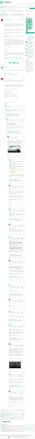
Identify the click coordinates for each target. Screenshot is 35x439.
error (26, 67)
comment (27, 63)
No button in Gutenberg (4, 416)
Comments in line (4, 414)
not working (27, 65)
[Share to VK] (24, 67)
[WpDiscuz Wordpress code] (11, 98)
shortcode (27, 66)
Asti (5, 66)
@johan (6, 108)
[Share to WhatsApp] (23, 67)
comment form (27, 64)
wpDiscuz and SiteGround (30, 41)
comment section (31, 67)
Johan (10, 136)
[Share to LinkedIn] (23, 105)
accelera (29, 50)
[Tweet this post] (22, 67)
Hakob (28, 40)
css (30, 65)
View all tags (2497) (28, 72)
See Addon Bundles (30, 32)
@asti (8, 139)
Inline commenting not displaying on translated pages (7, 415)
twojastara (29, 47)
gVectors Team (26, 435)
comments (32, 64)
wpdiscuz (31, 63)
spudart (29, 43)
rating (30, 66)
